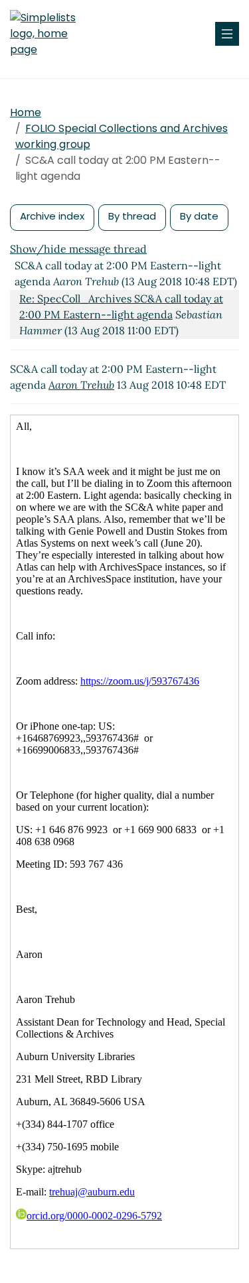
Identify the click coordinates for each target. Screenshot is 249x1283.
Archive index (52, 216)
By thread (132, 216)
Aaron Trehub (81, 384)
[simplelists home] (50, 34)
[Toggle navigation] (227, 34)
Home (25, 112)
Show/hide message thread (78, 248)
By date (199, 216)
